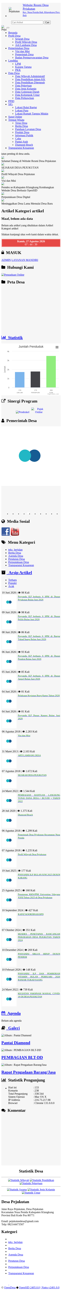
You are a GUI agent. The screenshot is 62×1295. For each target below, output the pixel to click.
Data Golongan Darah (27, 91)
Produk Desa (22, 132)
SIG (10, 104)
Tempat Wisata (16, 119)
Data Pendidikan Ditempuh (30, 82)
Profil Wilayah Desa (26, 41)
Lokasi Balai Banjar (26, 107)
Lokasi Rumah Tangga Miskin (31, 113)
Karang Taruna (23, 66)
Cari (47, 22)
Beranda (12, 32)
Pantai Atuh (21, 141)
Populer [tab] (12, 583)
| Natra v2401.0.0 (49, 1287)
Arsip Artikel (19, 572)
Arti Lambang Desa (26, 45)
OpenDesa (10, 1287)
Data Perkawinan (24, 98)
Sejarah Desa (22, 38)
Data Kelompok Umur (27, 94)
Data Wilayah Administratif (30, 76)
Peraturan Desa (16, 559)
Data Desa (14, 73)
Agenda (13, 1013)
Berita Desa (21, 126)
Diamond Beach (24, 144)
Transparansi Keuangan (21, 147)
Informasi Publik (24, 135)
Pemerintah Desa (24, 54)
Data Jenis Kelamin (25, 88)
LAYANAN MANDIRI (25, 260)
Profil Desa (14, 35)
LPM (18, 63)
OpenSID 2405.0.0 (29, 1287)
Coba (18, 138)
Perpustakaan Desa (18, 562)
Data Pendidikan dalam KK (30, 79)
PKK (18, 70)
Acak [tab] (11, 586)
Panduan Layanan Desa (28, 129)
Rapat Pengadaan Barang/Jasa (28, 1072)
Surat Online (15, 116)
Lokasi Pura (21, 110)
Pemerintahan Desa (18, 48)
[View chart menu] (57, 347)
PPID (11, 101)
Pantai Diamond (15, 1042)
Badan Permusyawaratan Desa (31, 57)
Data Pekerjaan (23, 85)
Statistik (14, 337)
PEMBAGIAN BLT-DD (22, 1057)
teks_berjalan (15, 549)
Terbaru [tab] (12, 579)
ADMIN (6, 260)
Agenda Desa (15, 555)
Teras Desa (21, 122)
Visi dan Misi (22, 51)
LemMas (13, 60)
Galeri (13, 1028)
